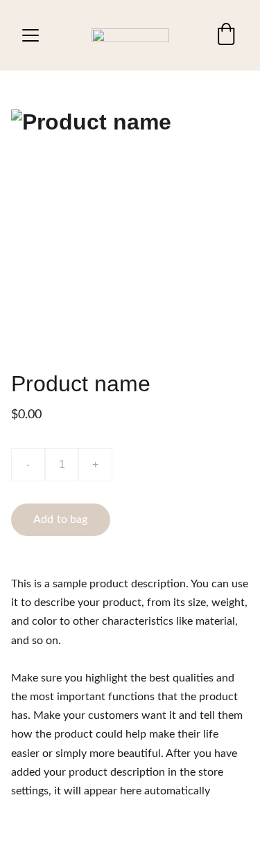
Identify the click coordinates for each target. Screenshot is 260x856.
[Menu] (30, 35)
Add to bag (60, 519)
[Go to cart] (226, 35)
